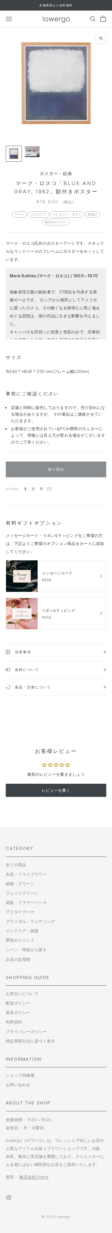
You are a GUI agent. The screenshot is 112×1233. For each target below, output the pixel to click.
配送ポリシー (18, 1003)
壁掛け (92, 214)
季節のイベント (20, 940)
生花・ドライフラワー (26, 874)
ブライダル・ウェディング (30, 921)
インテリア (38, 214)
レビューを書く (56, 790)
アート (19, 214)
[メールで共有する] (49, 489)
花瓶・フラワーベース (26, 902)
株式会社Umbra (34, 1176)
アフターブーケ (20, 911)
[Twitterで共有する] (33, 489)
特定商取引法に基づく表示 (30, 1040)
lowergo (64, 1217)
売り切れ (56, 469)
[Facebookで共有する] (25, 489)
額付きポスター (56, 222)
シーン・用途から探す (26, 949)
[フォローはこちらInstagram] (8, 1197)
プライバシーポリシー (26, 1031)
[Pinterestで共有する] (41, 489)
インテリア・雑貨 (22, 930)
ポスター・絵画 (56, 173)
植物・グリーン (20, 883)
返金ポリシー (18, 1012)
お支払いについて (22, 993)
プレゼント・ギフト (67, 214)
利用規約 (14, 1021)
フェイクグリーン (22, 893)
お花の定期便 (18, 959)
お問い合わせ (18, 1084)
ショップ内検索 (20, 1075)
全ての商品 (16, 864)
